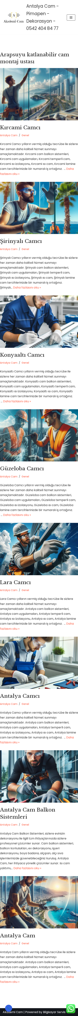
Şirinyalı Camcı (21, 241)
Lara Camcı (15, 582)
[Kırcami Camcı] (39, 94)
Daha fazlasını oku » (27, 287)
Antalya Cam (8, 135)
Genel (25, 135)
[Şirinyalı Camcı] (39, 208)
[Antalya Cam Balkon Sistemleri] (39, 776)
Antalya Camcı (20, 696)
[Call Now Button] (8, 1008)
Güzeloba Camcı (22, 468)
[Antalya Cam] (39, 902)
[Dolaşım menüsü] (71, 17)
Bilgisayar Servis (54, 1012)
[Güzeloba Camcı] (39, 435)
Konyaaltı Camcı (22, 355)
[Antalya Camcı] (39, 663)
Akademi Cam (13, 1012)
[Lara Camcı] (39, 549)
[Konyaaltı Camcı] (39, 321)
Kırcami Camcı (20, 127)
